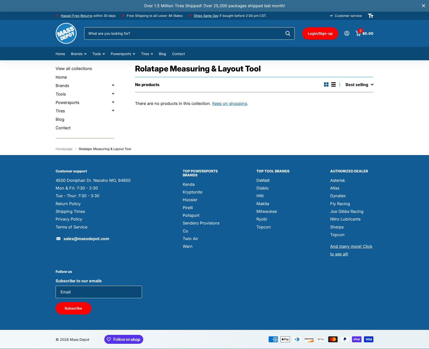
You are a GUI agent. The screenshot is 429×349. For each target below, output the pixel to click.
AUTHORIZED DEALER (349, 171)
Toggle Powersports (113, 102)
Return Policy (68, 203)
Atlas (334, 188)
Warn (188, 246)
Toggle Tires (113, 110)
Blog (162, 54)
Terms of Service (71, 226)
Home (60, 54)
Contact (178, 54)
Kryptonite (192, 192)
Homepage (64, 149)
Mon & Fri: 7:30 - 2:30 (77, 188)
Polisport (191, 215)
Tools (96, 54)
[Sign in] (346, 33)
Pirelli (188, 207)
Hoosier (190, 199)
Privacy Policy (69, 219)
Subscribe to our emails (79, 280)
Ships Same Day (206, 16)
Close (423, 6)
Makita (262, 203)
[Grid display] (326, 84)
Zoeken (288, 33)
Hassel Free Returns (76, 16)
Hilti (260, 195)
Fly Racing (340, 203)
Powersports (121, 54)
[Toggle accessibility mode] (370, 16)
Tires (145, 54)
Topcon (263, 226)
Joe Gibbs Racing (346, 211)
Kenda (189, 184)
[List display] (333, 84)
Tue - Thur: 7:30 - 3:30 (77, 195)
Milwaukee (266, 211)
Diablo (262, 188)
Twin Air (190, 238)
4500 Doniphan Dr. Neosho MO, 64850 (93, 180)
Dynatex (338, 195)
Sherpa (337, 226)
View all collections (74, 68)
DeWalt (263, 180)
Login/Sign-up (320, 33)
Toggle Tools (113, 93)
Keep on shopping (229, 103)
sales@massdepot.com (86, 238)
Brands (76, 54)
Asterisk (337, 180)
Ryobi (261, 219)
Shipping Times (70, 211)
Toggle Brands (113, 85)
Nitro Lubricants (345, 219)
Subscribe (74, 308)
